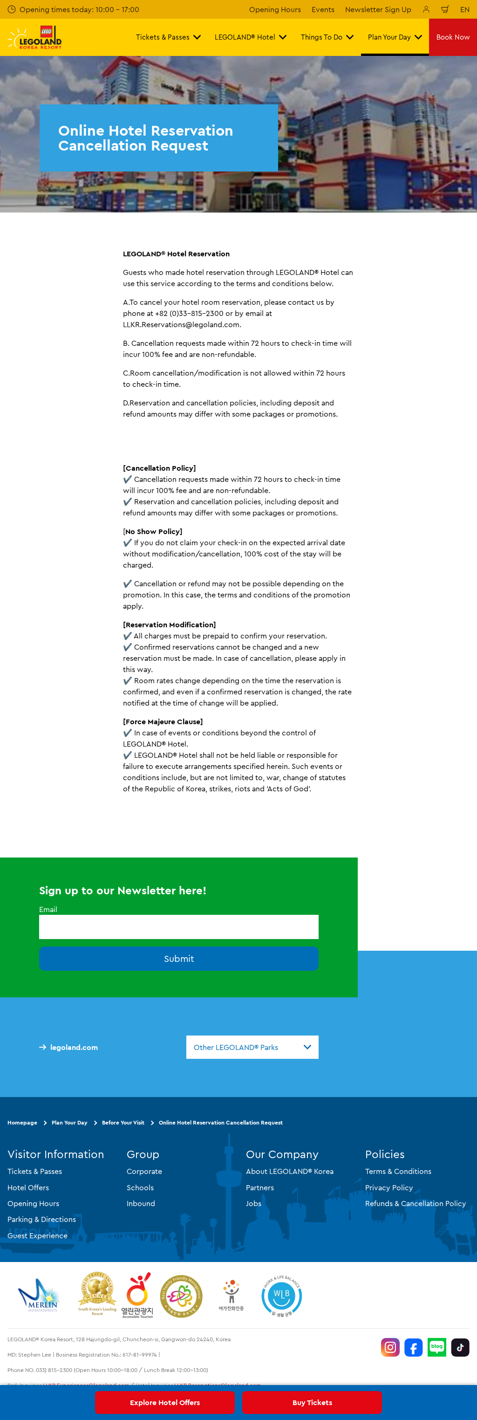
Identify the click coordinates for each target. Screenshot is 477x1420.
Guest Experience (37, 1235)
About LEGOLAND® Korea (290, 1171)
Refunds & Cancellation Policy (415, 1203)
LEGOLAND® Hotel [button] (245, 37)
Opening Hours (275, 9)
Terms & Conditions (398, 1171)
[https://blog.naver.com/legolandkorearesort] (437, 1347)
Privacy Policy (389, 1187)
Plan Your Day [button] (389, 37)
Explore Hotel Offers (165, 1402)
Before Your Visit (123, 1122)
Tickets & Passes (34, 1171)
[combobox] (252, 1047)
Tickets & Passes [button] (163, 37)
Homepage (22, 1122)
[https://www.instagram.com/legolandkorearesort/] (390, 1347)
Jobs (253, 1203)
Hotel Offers (28, 1187)
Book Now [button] (453, 37)
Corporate (144, 1171)
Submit (179, 958)
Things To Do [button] (321, 37)
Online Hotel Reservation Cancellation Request (221, 1122)
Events (323, 9)
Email (48, 909)
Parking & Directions (41, 1219)
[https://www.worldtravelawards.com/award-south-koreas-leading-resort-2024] (97, 1295)
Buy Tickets (312, 1402)
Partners (260, 1187)
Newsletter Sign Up (378, 9)
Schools (140, 1187)
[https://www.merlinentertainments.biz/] (40, 1295)
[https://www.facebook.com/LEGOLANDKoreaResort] (413, 1347)
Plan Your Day (70, 1122)
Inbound (141, 1203)
